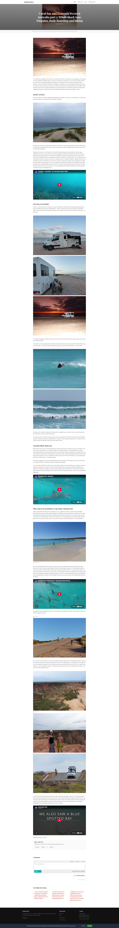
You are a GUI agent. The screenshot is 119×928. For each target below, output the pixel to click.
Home (75, 1)
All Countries (62, 917)
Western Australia (42, 837)
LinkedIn (43, 847)
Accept (89, 925)
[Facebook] (22, 918)
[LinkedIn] (24, 918)
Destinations (91, 1)
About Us (80, 1)
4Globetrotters (29, 2)
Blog (85, 1)
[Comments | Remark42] (59, 870)
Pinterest (51, 847)
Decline (83, 925)
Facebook (37, 847)
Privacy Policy (62, 919)
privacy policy (72, 925)
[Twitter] (26, 918)
